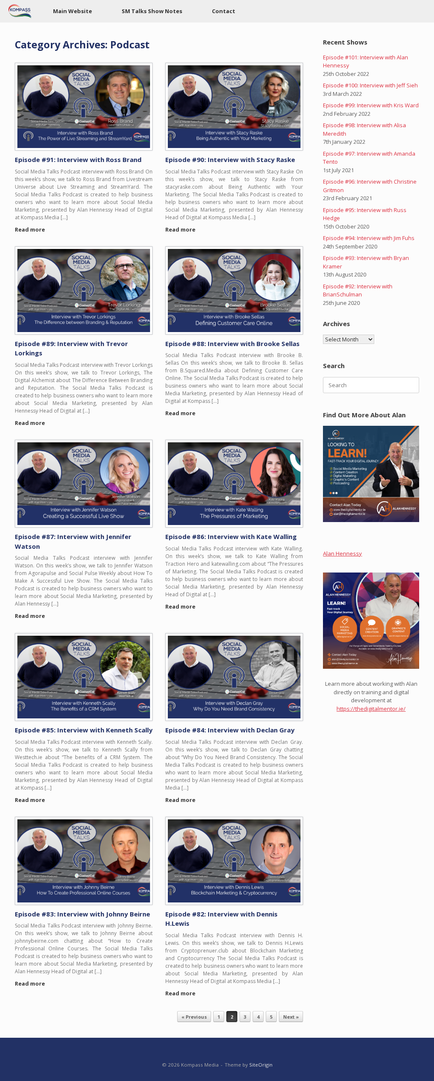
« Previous (194, 1017)
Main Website (72, 11)
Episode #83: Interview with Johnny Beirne (82, 914)
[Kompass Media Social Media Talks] (20, 11)
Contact (223, 11)
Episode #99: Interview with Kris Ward (371, 105)
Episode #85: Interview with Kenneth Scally (84, 730)
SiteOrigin (261, 1064)
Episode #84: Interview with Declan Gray (230, 730)
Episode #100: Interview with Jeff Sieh (370, 85)
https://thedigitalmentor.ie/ (371, 708)
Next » (291, 1017)
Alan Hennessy (342, 553)
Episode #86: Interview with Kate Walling (231, 536)
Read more (30, 229)
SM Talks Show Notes (152, 11)
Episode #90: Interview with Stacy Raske (230, 159)
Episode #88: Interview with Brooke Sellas (232, 343)
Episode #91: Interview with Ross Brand (78, 159)
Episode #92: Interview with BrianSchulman (357, 290)
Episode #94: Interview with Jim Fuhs (369, 238)
